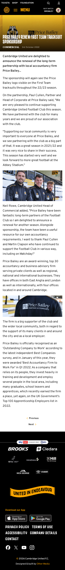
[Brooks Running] (18, 449)
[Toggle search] (48, 2)
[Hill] (51, 459)
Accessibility (16, 533)
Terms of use (42, 527)
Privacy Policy (17, 527)
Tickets (5, 3)
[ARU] (13, 459)
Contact (12, 539)
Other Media (43, 564)
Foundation (27, 3)
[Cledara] (46, 449)
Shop (15, 3)
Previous (34, 418)
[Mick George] (23, 471)
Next (31, 424)
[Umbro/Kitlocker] (42, 471)
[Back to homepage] (6, 7)
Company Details (43, 533)
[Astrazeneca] (32, 459)
